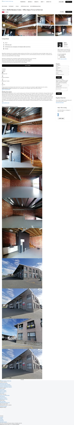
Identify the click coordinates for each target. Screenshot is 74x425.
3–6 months (65, 81)
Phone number (59, 70)
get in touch (38, 87)
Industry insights (3, 390)
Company (58, 84)
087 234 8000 (61, 55)
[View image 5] (63, 31)
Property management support (6, 386)
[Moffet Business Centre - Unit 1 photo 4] (28, 213)
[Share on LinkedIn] (64, 115)
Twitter (1, 418)
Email (57, 73)
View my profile (63, 58)
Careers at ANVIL (3, 397)
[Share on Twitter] (64, 114)
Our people (2, 392)
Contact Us (48, 1)
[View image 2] (45, 19)
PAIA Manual (2, 396)
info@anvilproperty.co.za (5, 402)
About (42, 1)
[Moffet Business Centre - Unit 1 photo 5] (28, 243)
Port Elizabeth (11, 6)
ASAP (57, 81)
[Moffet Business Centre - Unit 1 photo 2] (28, 152)
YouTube (1, 419)
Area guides (2, 389)
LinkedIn (1, 417)
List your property (3, 421)
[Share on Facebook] (64, 113)
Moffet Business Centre (25, 6)
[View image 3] (63, 19)
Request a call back (3, 398)
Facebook (2, 420)
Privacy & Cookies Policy (5, 395)
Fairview (17, 6)
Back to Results (4, 6)
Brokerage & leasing (4, 383)
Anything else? (58, 86)
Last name (58, 67)
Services (30, 1)
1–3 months (60, 81)
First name (58, 65)
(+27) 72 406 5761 (62, 54)
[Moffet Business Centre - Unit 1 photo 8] (28, 334)
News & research (3, 391)
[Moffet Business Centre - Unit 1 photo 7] (28, 303)
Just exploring (63, 82)
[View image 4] (45, 31)
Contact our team (3, 406)
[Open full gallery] (35, 34)
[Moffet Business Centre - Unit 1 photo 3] (28, 183)
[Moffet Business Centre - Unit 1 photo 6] (28, 273)
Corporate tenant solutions (5, 384)
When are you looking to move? (62, 80)
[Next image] (34, 25)
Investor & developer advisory (5, 385)
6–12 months (58, 82)
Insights (36, 1)
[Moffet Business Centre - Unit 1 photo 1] (28, 122)
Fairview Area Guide (60, 102)
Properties (22, 1)
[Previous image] (4, 25)
